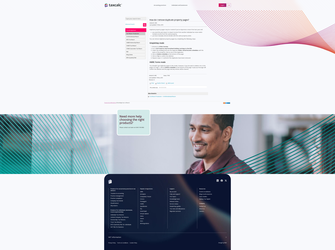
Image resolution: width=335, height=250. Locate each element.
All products (114, 205)
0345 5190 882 (140, 127)
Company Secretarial (117, 201)
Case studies (203, 196)
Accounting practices (160, 5)
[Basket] (229, 5)
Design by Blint (222, 243)
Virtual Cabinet (144, 213)
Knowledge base (175, 199)
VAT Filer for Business (117, 227)
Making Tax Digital (204, 199)
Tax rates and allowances (177, 209)
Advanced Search (130, 24)
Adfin (141, 191)
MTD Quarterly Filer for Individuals (121, 224)
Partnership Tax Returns (118, 219)
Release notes (174, 201)
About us (202, 209)
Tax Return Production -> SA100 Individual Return (163, 96)
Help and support (175, 194)
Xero (141, 221)
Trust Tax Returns (116, 222)
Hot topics (173, 196)
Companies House (145, 196)
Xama (141, 216)
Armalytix (143, 194)
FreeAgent (143, 201)
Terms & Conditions (122, 243)
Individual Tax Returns (117, 215)
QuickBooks (143, 206)
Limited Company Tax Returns (120, 217)
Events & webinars (205, 191)
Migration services (175, 211)
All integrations (144, 223)
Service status (174, 204)
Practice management (117, 196)
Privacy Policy (112, 243)
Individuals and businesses (179, 5)
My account (173, 191)
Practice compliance (116, 198)
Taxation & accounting (117, 193)
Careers (201, 211)
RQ (141, 209)
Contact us (202, 206)
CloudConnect (115, 203)
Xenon (142, 218)
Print (152, 83)
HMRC (142, 204)
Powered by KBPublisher (110, 102)
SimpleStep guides (175, 206)
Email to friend (161, 83)
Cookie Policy (133, 243)
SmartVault (143, 211)
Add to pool (171, 83)
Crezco (142, 199)
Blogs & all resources (205, 194)
